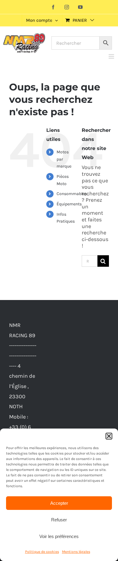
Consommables (72, 193)
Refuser (59, 519)
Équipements (69, 204)
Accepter (59, 503)
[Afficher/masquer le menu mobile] (112, 56)
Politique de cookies (42, 552)
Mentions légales (76, 552)
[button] (109, 436)
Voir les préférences (59, 536)
